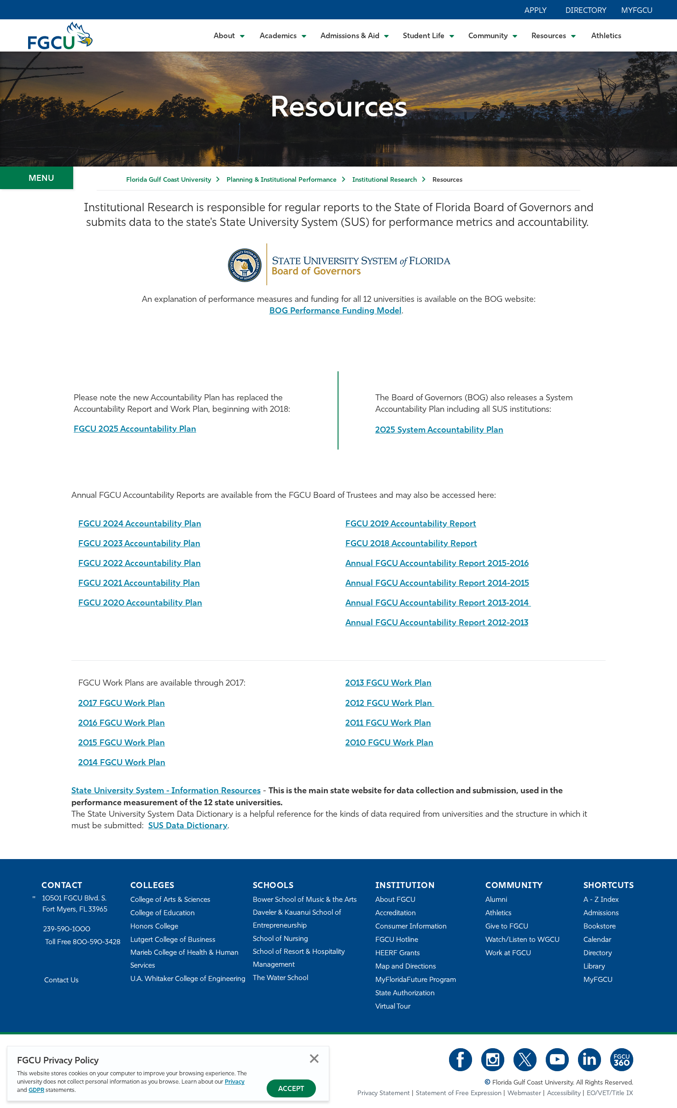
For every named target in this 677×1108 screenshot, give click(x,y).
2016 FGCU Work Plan (121, 724)
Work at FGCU (508, 953)
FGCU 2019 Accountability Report (410, 524)
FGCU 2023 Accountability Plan (139, 544)
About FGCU (395, 900)
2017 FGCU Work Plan (121, 704)
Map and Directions (405, 967)
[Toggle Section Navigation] (36, 178)
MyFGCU (637, 11)
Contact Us (61, 980)
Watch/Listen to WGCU (522, 940)
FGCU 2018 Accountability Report (411, 544)
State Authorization (405, 993)
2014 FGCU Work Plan (121, 763)
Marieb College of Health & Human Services (184, 960)
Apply (536, 11)
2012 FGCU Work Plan (389, 704)
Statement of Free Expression (459, 1093)
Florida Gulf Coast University (168, 180)
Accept (291, 1089)
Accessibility (564, 1093)
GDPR (36, 1090)
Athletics (606, 36)
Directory (586, 11)
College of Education (162, 913)
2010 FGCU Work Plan (389, 743)
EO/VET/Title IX (610, 1093)
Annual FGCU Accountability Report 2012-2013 (436, 623)
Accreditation (395, 913)
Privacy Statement (383, 1093)
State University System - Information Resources (166, 791)
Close (314, 1058)
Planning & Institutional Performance (282, 180)
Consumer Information (411, 926)
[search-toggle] (645, 35)
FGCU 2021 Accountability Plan (139, 584)
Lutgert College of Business (173, 940)
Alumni (496, 900)
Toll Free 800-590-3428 (83, 942)
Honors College (154, 926)
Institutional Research (384, 180)
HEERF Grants (397, 953)
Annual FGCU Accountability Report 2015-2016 (437, 564)
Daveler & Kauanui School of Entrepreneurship (297, 919)
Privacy (235, 1082)
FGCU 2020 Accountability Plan (140, 604)
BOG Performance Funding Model (335, 311)
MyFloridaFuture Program (415, 980)
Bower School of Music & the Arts (305, 900)
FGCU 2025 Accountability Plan (135, 430)
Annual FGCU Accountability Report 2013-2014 (438, 604)
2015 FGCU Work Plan (121, 743)
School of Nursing (280, 939)
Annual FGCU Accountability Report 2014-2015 (437, 584)
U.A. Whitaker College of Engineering (187, 979)
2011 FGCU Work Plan (388, 724)
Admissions (601, 913)
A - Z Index (601, 900)
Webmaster (524, 1093)
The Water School (280, 978)
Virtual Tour (392, 1007)
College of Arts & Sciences (170, 900)
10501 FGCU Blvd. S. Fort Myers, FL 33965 (74, 904)
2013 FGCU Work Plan (388, 684)
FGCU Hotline (396, 940)
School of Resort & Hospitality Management (299, 959)
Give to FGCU (506, 926)
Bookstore (600, 926)
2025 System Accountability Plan (439, 431)
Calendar (597, 940)
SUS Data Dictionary (188, 826)
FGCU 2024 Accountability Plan (139, 524)
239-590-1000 (66, 929)
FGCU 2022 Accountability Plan (139, 564)
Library (594, 967)
